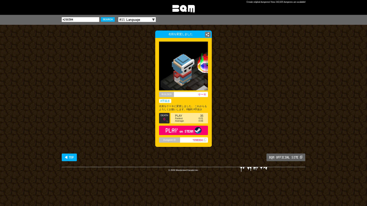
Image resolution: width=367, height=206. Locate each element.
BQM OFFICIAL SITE (284, 157)
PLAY (179, 130)
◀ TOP (69, 157)
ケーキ (202, 94)
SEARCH (108, 19)
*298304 (198, 140)
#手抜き (165, 100)
